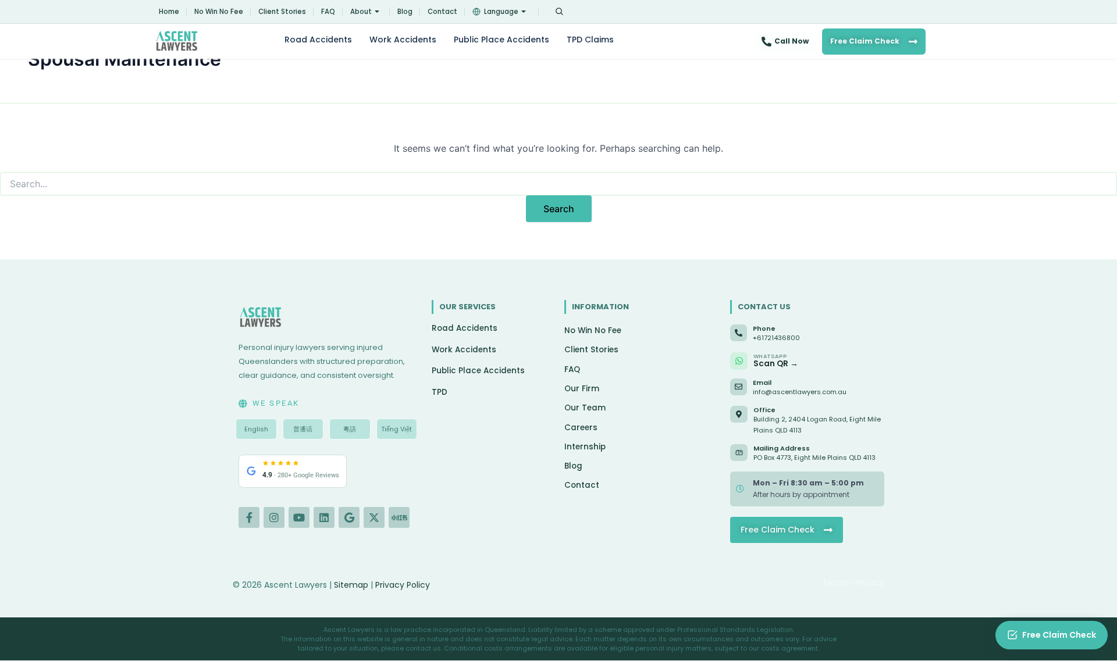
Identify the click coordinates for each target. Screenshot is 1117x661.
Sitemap (351, 585)
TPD (439, 392)
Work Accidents (402, 39)
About (361, 11)
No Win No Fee (218, 11)
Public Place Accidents (501, 39)
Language (501, 11)
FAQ (328, 11)
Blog (404, 11)
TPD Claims (590, 39)
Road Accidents (318, 39)
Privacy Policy (402, 585)
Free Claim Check (864, 41)
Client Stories (282, 11)
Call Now (791, 41)
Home (169, 11)
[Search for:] (558, 184)
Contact (442, 11)
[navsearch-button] (559, 11)
